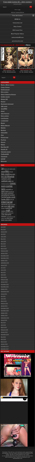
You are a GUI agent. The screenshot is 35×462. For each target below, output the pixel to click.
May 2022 (3, 272)
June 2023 (3, 241)
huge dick (5, 199)
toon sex (4, 220)
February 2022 (4, 279)
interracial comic (6, 204)
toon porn (10, 218)
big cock (5, 174)
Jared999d (4, 108)
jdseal (2, 111)
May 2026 (3, 229)
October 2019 (4, 315)
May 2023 (3, 243)
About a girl (6, 169)
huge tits (12, 199)
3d (2, 168)
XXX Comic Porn (17, 30)
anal (3, 171)
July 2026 (3, 227)
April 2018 (3, 339)
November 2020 (5, 310)
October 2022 (4, 260)
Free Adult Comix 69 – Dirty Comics (17, 2)
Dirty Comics (17, 26)
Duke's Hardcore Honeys (8, 94)
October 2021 (4, 289)
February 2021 (4, 303)
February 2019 (4, 330)
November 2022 (5, 258)
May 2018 (3, 337)
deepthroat (11, 191)
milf (8, 210)
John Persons (5, 113)
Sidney (11, 211)
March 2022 (4, 277)
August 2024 (4, 231)
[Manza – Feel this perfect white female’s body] (9, 58)
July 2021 (3, 296)
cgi (12, 181)
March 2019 (4, 327)
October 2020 (4, 313)
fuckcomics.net (17, 23)
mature (3, 211)
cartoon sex (6, 181)
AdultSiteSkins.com (17, 458)
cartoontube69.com (18, 37)
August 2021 (4, 294)
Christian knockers (5, 183)
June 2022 (3, 270)
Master (3, 123)
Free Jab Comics (17, 15)
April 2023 (3, 246)
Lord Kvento (4, 118)
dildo (2, 193)
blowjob (10, 176)
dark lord (4, 191)
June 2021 (3, 298)
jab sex (11, 206)
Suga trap (11, 212)
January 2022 (4, 282)
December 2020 (5, 308)
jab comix (13, 204)
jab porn (4, 206)
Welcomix (4, 161)
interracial (6, 201)
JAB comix (4, 106)
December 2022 (5, 255)
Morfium (3, 130)
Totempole (4, 156)
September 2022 (5, 263)
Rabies (3, 144)
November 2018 (5, 334)
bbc (5, 71)
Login (19, 9)
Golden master (5, 96)
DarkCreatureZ (5, 89)
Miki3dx (3, 128)
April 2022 (3, 274)
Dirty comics (4, 92)
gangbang (26, 71)
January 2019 (4, 332)
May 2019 (3, 322)
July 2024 (3, 234)
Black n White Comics (7, 85)
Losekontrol (4, 120)
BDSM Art (17, 19)
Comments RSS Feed (20, 12)
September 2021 (5, 291)
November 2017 (5, 349)
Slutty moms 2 (5, 212)
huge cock (10, 197)
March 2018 (4, 341)
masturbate (8, 208)
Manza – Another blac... (26, 69)
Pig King (3, 140)
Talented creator (6, 151)
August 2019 (4, 320)
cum (12, 189)
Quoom (3, 142)
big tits (4, 177)
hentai (3, 197)
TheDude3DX (5, 154)
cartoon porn (6, 179)
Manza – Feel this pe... (8, 69)
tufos (10, 220)
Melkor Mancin (5, 125)
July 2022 (3, 267)
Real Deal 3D (5, 147)
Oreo (2, 135)
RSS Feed (13, 12)
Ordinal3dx (4, 132)
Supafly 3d (4, 149)
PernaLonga (4, 137)
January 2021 (4, 306)
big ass (11, 171)
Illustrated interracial (11, 71)
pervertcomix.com (17, 41)
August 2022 (4, 265)
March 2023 (4, 248)
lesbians (3, 208)
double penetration (8, 193)
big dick (12, 174)
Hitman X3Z (4, 99)
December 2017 (5, 346)
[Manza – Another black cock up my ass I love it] (26, 58)
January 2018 (4, 344)
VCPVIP (3, 159)
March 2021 (4, 301)
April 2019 (3, 325)
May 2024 (3, 239)
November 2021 (5, 286)
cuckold (8, 189)
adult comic (12, 169)
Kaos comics (5, 116)
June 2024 (3, 236)
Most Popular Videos (17, 33)
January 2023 (4, 253)
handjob (12, 195)
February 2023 (4, 251)
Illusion (3, 101)
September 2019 (5, 318)
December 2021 (5, 284)
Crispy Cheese (5, 87)
